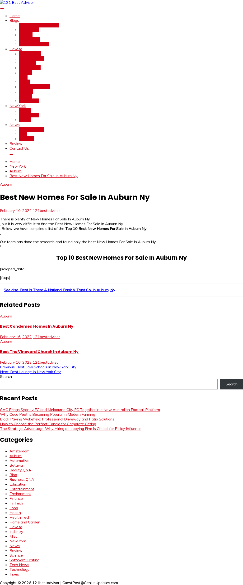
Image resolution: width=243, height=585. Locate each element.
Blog (13, 474)
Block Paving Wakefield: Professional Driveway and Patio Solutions (57, 419)
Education (27, 63)
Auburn (25, 119)
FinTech (26, 34)
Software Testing (34, 44)
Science (25, 96)
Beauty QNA (30, 53)
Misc (23, 134)
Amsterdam (29, 115)
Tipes (14, 574)
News (14, 124)
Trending (26, 138)
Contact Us (19, 148)
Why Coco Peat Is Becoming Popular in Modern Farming (47, 414)
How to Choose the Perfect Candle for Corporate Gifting (48, 423)
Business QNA (31, 58)
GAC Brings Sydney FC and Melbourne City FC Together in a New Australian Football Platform (80, 409)
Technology (29, 100)
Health (24, 82)
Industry (26, 91)
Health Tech (29, 39)
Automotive (19, 460)
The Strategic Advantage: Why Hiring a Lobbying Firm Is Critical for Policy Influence (70, 428)
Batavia (16, 465)
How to (15, 48)
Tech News (29, 29)
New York (17, 105)
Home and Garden (34, 86)
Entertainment (31, 129)
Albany (25, 110)
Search (6, 376)
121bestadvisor (46, 210)
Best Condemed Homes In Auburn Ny (36, 326)
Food (23, 77)
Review (16, 143)
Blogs (14, 20)
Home (14, 15)
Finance (25, 72)
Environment (30, 67)
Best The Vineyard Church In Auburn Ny (39, 351)
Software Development (39, 25)
